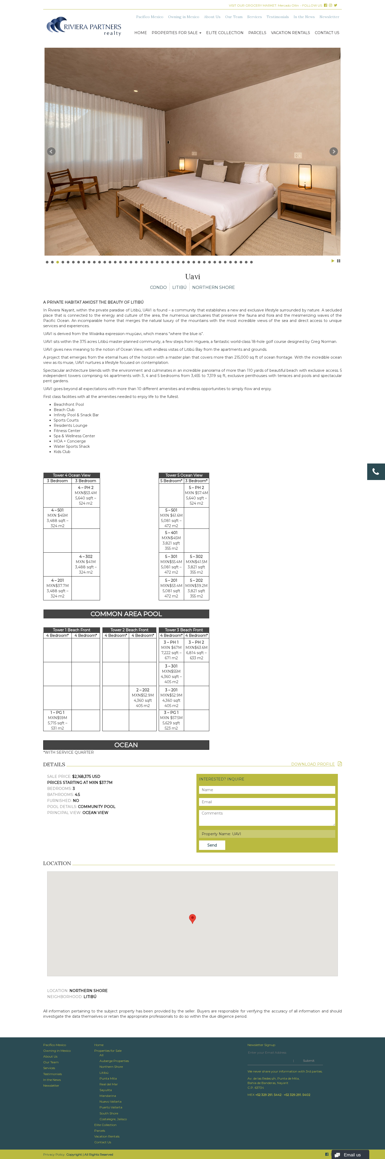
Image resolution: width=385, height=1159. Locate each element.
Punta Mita (108, 1078)
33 (214, 262)
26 (178, 262)
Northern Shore (111, 1067)
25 (173, 262)
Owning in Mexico (183, 16)
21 (152, 262)
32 (209, 262)
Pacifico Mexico (149, 16)
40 (251, 262)
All (101, 1055)
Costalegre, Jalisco (113, 1119)
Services (254, 16)
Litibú (104, 1073)
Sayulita (106, 1090)
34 (220, 262)
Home (140, 32)
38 (241, 262)
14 (115, 262)
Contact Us (327, 32)
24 (167, 262)
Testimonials (278, 16)
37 (235, 262)
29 (193, 262)
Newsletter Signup (261, 1045)
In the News (304, 16)
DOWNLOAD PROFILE (314, 764)
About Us (212, 16)
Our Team (234, 16)
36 (230, 262)
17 (131, 262)
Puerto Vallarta (111, 1107)
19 (141, 262)
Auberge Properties (114, 1061)
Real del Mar (109, 1084)
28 (188, 262)
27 (183, 262)
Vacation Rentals (290, 32)
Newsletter (329, 16)
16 (125, 262)
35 (225, 262)
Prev (51, 151)
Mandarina (108, 1096)
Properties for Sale (175, 32)
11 (99, 262)
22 (157, 262)
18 (136, 262)
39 (246, 262)
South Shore (109, 1113)
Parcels (257, 32)
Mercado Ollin (288, 5)
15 (120, 262)
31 (204, 262)
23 (162, 262)
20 (146, 262)
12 (104, 262)
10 (94, 262)
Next (333, 151)
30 (199, 262)
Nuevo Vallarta (111, 1101)
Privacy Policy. (54, 1154)
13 (110, 262)
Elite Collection (225, 32)
